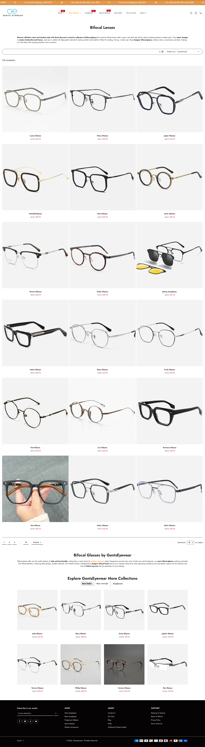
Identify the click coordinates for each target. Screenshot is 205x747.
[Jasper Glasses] (169, 99)
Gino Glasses (102, 213)
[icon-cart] (200, 13)
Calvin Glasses (169, 525)
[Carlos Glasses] (102, 255)
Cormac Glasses (124, 688)
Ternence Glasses (169, 447)
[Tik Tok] (30, 721)
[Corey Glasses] (124, 610)
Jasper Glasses (169, 135)
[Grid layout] (162, 51)
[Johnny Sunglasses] (169, 255)
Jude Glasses (37, 633)
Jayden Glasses (168, 633)
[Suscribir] (55, 713)
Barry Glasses (81, 633)
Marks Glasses (35, 369)
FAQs (110, 724)
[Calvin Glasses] (169, 489)
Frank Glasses (169, 369)
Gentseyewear (78, 740)
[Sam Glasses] (35, 489)
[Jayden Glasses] (167, 610)
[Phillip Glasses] (81, 664)
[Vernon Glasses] (35, 255)
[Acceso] (195, 13)
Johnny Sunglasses (169, 291)
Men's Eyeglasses (70, 713)
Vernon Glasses (35, 291)
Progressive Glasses (71, 720)
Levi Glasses (102, 447)
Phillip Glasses (80, 688)
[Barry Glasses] (81, 610)
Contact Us (111, 713)
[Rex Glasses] (167, 664)
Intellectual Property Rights (117, 727)
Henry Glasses (102, 135)
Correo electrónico (24, 713)
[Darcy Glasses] (102, 333)
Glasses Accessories (71, 727)
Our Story (111, 716)
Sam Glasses (35, 525)
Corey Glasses (124, 633)
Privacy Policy (155, 720)
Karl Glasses (35, 447)
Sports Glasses (70, 724)
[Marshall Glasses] (35, 177)
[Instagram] (25, 721)
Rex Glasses (167, 688)
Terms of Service (156, 724)
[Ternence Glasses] (169, 411)
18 (26, 542)
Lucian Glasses (35, 135)
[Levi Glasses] (102, 411)
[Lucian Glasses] (35, 99)
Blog (109, 720)
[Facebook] (19, 721)
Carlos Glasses (102, 291)
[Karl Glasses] (35, 411)
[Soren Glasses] (169, 177)
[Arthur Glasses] (102, 489)
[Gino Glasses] (102, 177)
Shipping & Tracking (158, 713)
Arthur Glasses (102, 525)
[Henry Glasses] (102, 99)
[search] (191, 13)
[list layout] (160, 51)
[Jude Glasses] (37, 610)
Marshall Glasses (35, 213)
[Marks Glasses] (35, 333)
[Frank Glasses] (169, 333)
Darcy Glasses (102, 369)
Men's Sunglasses (70, 716)
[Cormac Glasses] (124, 664)
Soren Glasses (169, 213)
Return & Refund (157, 716)
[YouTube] (36, 721)
